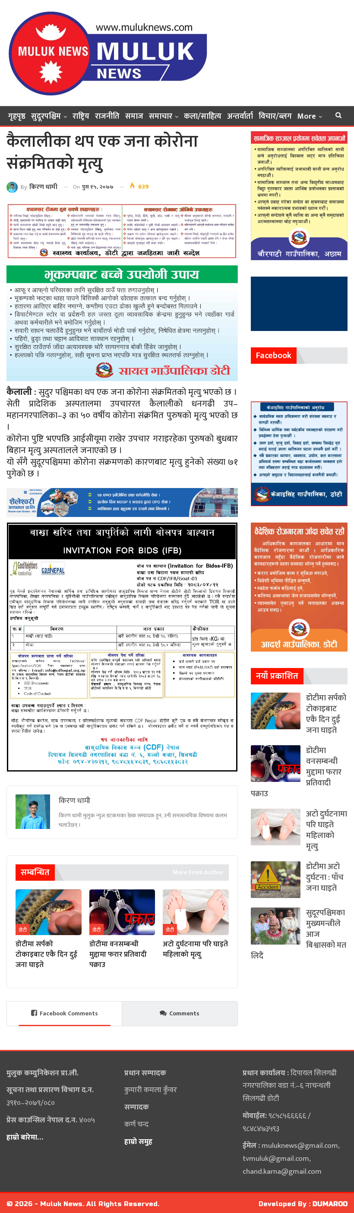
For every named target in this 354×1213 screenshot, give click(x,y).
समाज (134, 116)
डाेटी (23, 930)
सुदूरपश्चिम (46, 116)
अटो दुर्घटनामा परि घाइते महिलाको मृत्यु (326, 830)
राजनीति (107, 116)
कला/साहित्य (202, 116)
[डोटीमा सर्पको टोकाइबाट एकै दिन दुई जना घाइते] (49, 912)
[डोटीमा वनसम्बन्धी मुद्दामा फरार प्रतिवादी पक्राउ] (122, 912)
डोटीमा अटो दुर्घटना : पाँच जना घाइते (325, 877)
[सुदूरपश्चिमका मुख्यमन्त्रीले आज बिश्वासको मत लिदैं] (275, 925)
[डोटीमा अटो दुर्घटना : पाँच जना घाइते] (275, 879)
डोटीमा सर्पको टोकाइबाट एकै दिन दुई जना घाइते (326, 714)
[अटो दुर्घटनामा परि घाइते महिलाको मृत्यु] (196, 912)
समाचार (160, 116)
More (306, 116)
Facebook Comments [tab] (69, 1013)
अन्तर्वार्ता (240, 116)
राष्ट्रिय (81, 116)
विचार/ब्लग (275, 116)
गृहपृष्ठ (16, 116)
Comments (184, 1013)
